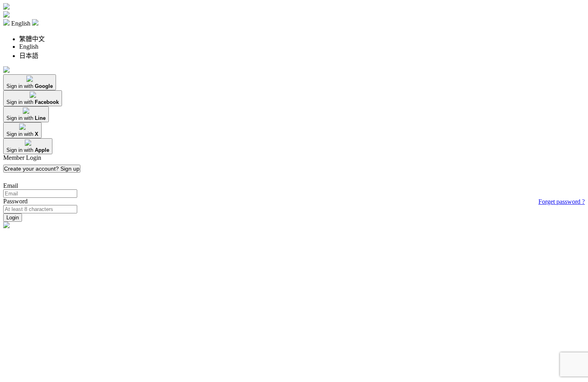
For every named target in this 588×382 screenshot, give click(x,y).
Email (10, 185)
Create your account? (42, 168)
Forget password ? (561, 201)
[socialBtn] (29, 82)
